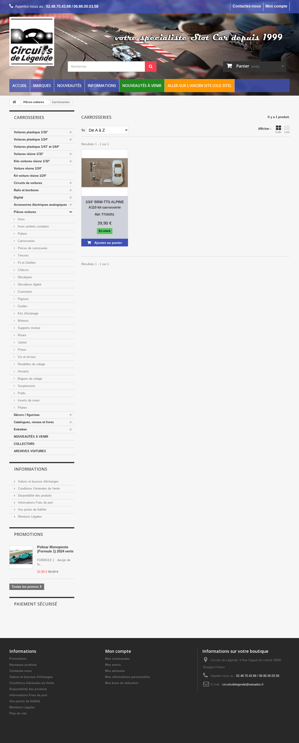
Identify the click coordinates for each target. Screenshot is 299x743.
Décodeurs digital (29, 284)
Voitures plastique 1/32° (31, 132)
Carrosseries (26, 241)
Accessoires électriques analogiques (40, 204)
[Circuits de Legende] (53, 41)
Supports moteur (28, 328)
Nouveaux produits (23, 665)
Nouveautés (69, 85)
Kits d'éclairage (27, 313)
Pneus (21, 349)
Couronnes (24, 291)
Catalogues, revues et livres (34, 422)
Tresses (23, 255)
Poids (21, 393)
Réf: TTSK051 (104, 214)
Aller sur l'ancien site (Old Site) (199, 85)
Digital (18, 197)
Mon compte (276, 6)
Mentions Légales (29, 516)
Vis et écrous (26, 357)
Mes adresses (115, 671)
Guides (22, 306)
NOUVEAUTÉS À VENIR (31, 436)
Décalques (24, 277)
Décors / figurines (26, 415)
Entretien (20, 429)
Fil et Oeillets (26, 262)
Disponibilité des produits (34, 495)
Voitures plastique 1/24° (31, 139)
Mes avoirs (113, 665)
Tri (83, 130)
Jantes (22, 342)
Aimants (23, 371)
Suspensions (26, 386)
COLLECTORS (24, 444)
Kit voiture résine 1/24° (30, 175)
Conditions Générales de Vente (38, 488)
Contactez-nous (247, 6)
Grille (278, 132)
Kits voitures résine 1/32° (32, 161)
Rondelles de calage (31, 364)
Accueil (19, 85)
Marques (42, 85)
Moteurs (23, 320)
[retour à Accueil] (14, 102)
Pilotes (22, 407)
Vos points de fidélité (31, 509)
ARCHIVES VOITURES (30, 451)
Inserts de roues (28, 400)
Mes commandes (117, 658)
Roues (21, 335)
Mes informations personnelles (127, 677)
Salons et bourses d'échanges (38, 481)
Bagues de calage (29, 378)
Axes (21, 219)
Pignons (23, 299)
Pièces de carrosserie (32, 248)
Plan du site (18, 713)
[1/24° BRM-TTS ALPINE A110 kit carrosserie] (105, 172)
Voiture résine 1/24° (28, 168)
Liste (287, 132)
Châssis (23, 270)
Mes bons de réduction (121, 683)
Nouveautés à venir (141, 85)
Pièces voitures (25, 212)
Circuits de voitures (28, 183)
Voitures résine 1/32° (28, 154)
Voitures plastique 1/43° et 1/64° (36, 146)
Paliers (22, 233)
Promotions (28, 534)
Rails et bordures (26, 190)
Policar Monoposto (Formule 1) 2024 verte (55, 549)
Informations (102, 85)
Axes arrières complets (33, 226)
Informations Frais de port (35, 502)
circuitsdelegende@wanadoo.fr (242, 684)
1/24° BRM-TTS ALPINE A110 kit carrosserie (104, 204)
